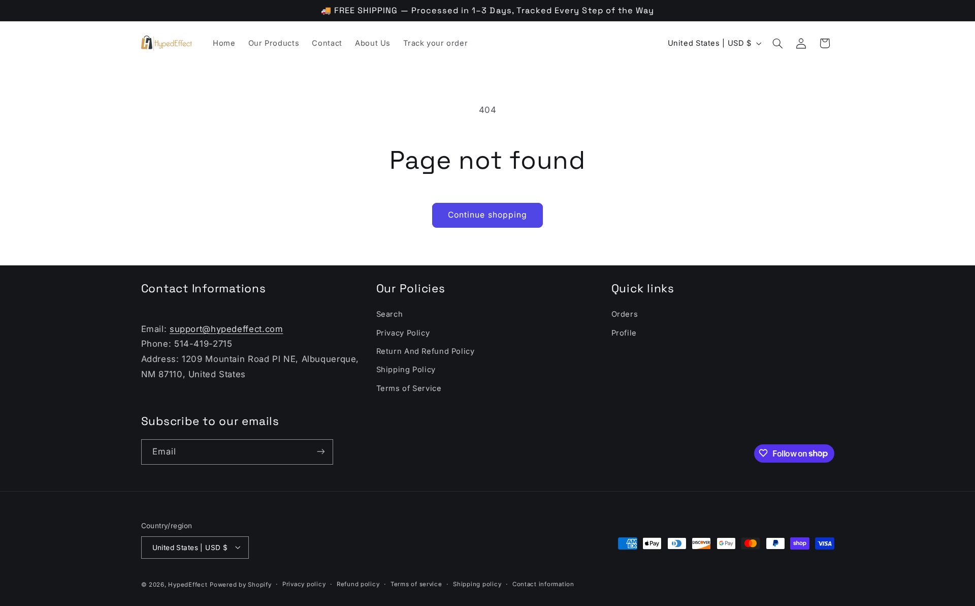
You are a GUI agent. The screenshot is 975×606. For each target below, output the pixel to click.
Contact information (543, 584)
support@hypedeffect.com (226, 329)
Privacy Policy (403, 333)
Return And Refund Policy (425, 351)
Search (389, 314)
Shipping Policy (406, 370)
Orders (624, 314)
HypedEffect (187, 584)
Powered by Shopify (240, 584)
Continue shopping (487, 215)
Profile (624, 333)
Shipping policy (477, 584)
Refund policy (358, 584)
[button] (777, 43)
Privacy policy (304, 584)
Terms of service (416, 584)
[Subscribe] (320, 451)
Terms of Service (409, 388)
